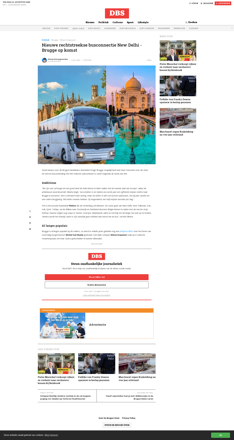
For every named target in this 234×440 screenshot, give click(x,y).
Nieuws (90, 22)
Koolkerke (164, 28)
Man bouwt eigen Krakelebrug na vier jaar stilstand (137, 378)
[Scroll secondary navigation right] (232, 28)
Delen (149, 60)
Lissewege (194, 28)
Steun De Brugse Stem (117, 425)
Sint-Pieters (61, 28)
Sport (130, 22)
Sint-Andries (146, 28)
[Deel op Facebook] (30, 217)
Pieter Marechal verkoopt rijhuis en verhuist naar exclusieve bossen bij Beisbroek (56, 380)
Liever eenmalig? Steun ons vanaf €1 (96, 295)
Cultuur (118, 22)
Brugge (46, 28)
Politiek (103, 22)
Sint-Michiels (128, 28)
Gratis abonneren (96, 285)
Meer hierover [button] (51, 435)
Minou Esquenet (68, 40)
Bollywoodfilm (126, 231)
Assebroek (110, 28)
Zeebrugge (179, 28)
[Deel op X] (30, 211)
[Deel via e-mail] (30, 229)
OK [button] (220, 435)
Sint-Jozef (78, 28)
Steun (195, 3)
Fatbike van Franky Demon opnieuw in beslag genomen (93, 378)
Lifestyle (143, 22)
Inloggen (208, 3)
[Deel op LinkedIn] (30, 223)
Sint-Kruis (94, 28)
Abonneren (224, 3)
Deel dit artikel (96, 244)
